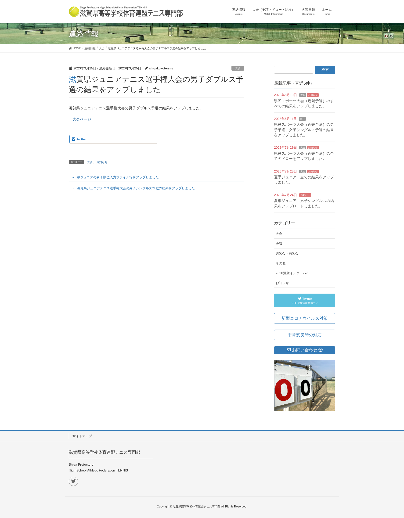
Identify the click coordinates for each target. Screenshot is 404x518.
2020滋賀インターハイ (292, 273)
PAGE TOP (390, 498)
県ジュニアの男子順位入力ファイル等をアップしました (118, 177)
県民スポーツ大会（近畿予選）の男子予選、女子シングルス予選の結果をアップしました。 (304, 129)
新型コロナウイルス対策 (304, 318)
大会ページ (81, 119)
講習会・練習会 (287, 253)
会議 (279, 243)
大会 (238, 68)
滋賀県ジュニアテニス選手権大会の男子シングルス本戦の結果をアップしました (136, 188)
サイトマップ (82, 436)
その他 (280, 263)
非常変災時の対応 (304, 335)
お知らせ (102, 162)
